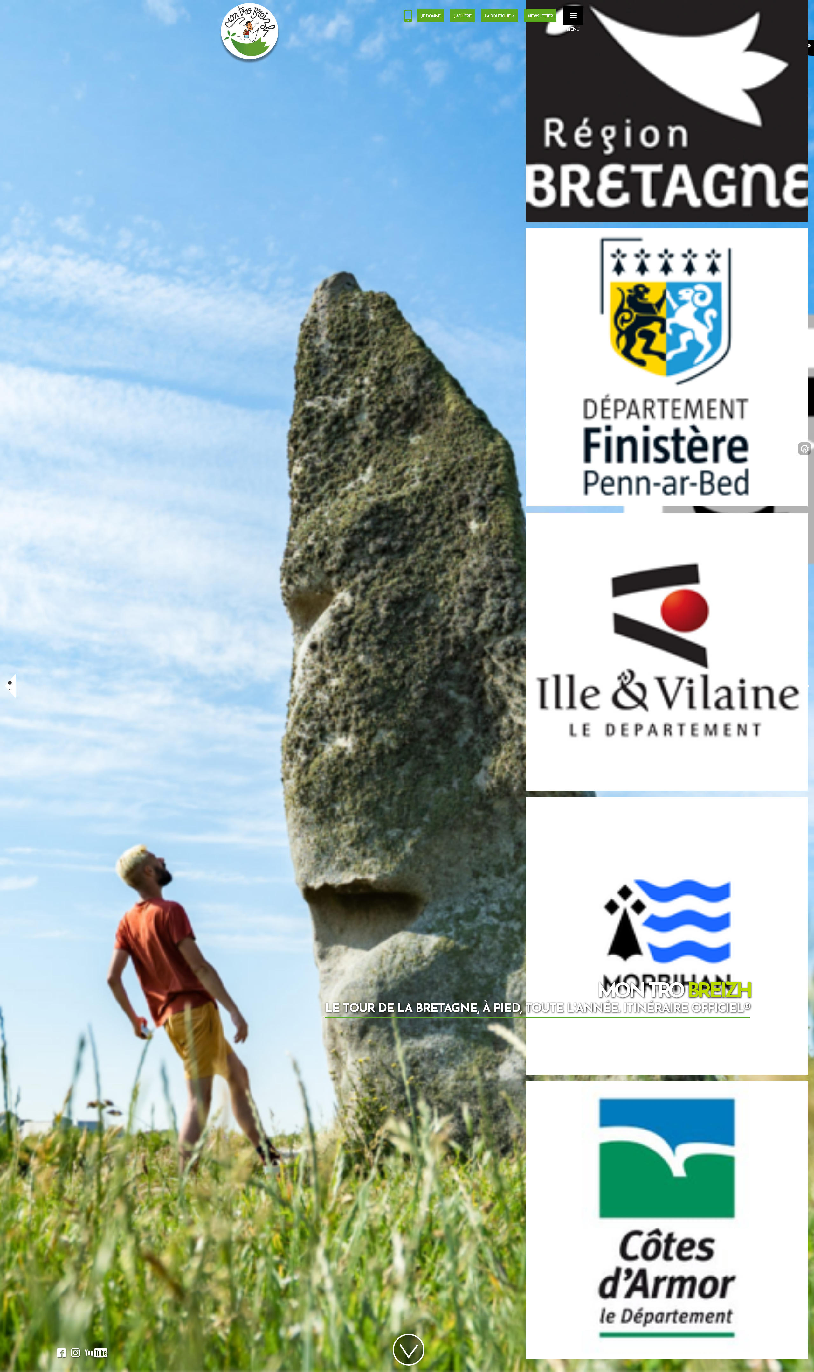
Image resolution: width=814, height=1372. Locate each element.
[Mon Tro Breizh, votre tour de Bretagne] (249, 31)
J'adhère (462, 16)
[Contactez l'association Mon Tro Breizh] (408, 17)
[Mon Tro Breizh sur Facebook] (61, 1354)
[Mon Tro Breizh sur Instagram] (75, 1354)
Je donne (430, 16)
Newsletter (540, 16)
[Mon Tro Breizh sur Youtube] (96, 1354)
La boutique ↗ (499, 16)
